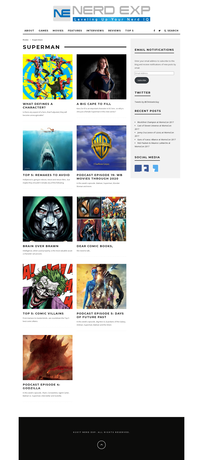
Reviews (114, 30)
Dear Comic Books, (95, 246)
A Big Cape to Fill (94, 104)
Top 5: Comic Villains (43, 313)
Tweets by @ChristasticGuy (147, 102)
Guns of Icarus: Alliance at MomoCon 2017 (156, 139)
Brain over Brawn (41, 246)
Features (75, 30)
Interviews (95, 30)
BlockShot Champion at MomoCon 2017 (155, 122)
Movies (58, 30)
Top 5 (129, 30)
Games (43, 30)
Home (26, 40)
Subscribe (142, 80)
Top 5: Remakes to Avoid (46, 175)
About (29, 30)
